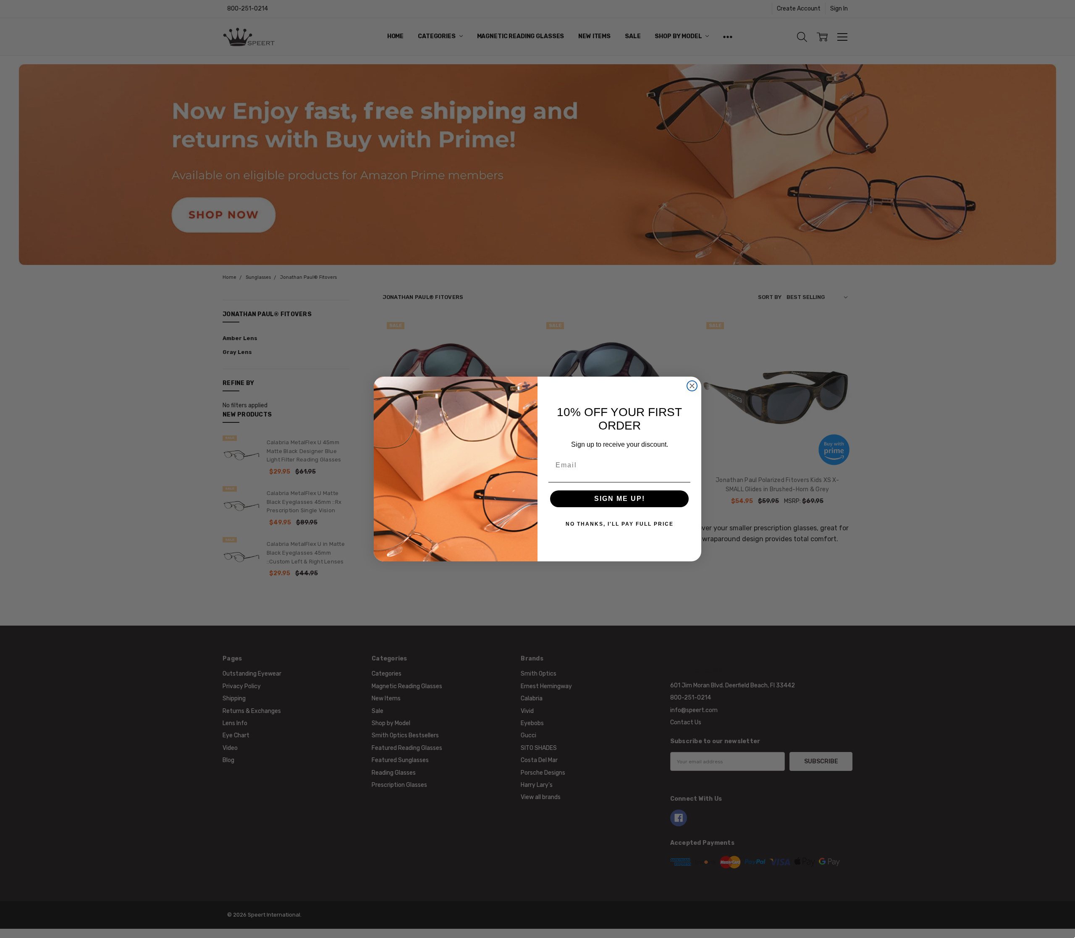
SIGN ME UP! (619, 498)
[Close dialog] (692, 386)
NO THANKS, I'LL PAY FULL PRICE (620, 524)
